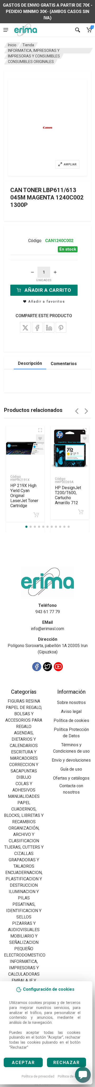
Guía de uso (71, 769)
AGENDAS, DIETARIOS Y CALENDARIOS (24, 739)
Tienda (28, 45)
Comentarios (64, 363)
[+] (55, 272)
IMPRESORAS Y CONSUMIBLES (34, 56)
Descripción (30, 363)
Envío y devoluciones (71, 760)
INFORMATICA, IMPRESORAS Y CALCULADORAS (24, 968)
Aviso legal (71, 711)
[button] (47, 128)
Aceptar (23, 1062)
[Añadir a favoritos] (40, 438)
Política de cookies (72, 1076)
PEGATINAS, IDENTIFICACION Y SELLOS (23, 911)
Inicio (12, 45)
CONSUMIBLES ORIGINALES (31, 62)
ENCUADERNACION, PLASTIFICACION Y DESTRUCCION (23, 879)
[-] (32, 272)
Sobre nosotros (71, 702)
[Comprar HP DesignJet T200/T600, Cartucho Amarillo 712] (81, 512)
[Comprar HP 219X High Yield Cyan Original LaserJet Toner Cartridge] (36, 515)
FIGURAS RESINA (24, 701)
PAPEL (23, 802)
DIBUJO (23, 777)
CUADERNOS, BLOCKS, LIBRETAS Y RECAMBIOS (24, 815)
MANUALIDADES (24, 796)
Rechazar (66, 1062)
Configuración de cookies (34, 685)
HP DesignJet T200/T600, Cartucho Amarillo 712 (68, 495)
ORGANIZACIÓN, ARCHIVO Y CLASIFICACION (23, 834)
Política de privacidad (38, 1076)
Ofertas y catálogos (71, 778)
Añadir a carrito (48, 290)
